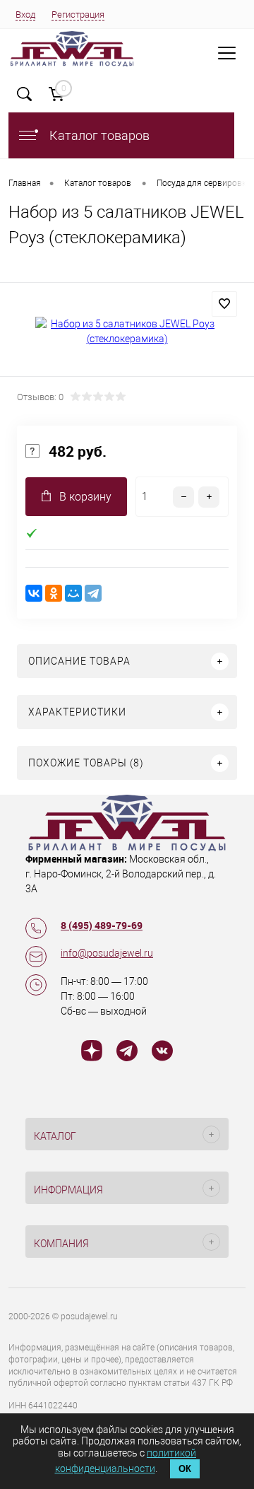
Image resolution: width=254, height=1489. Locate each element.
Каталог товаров (98, 135)
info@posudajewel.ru (107, 953)
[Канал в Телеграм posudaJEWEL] (127, 1052)
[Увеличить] (127, 331)
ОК (185, 1469)
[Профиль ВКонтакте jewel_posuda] (162, 1052)
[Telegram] (93, 593)
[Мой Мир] (73, 593)
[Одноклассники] (53, 593)
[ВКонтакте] (33, 593)
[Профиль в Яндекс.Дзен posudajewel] (91, 1052)
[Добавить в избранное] (224, 304)
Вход (25, 14)
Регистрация (78, 14)
